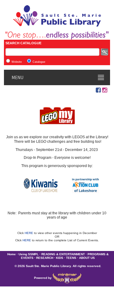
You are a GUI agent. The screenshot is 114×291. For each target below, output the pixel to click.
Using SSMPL (29, 254)
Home (11, 254)
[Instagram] (104, 90)
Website (17, 61)
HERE (29, 233)
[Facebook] (98, 90)
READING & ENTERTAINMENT (63, 254)
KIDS (59, 257)
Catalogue (39, 61)
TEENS (71, 257)
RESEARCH (44, 257)
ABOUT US (87, 257)
